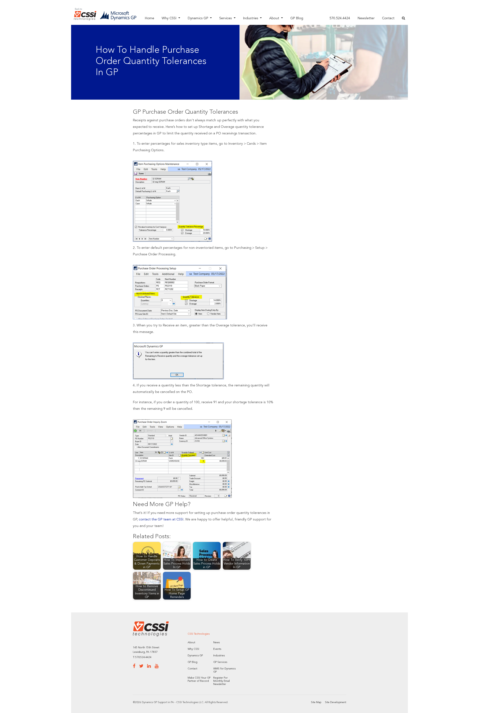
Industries (251, 18)
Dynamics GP (198, 18)
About (274, 18)
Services (226, 18)
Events (217, 649)
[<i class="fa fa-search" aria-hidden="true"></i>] (403, 18)
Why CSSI (169, 18)
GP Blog (296, 18)
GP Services (220, 662)
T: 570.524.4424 (142, 657)
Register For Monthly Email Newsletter (221, 681)
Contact (388, 18)
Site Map (316, 702)
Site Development (335, 702)
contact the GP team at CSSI (161, 519)
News (216, 642)
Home (149, 18)
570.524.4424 (339, 18)
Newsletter (366, 18)
